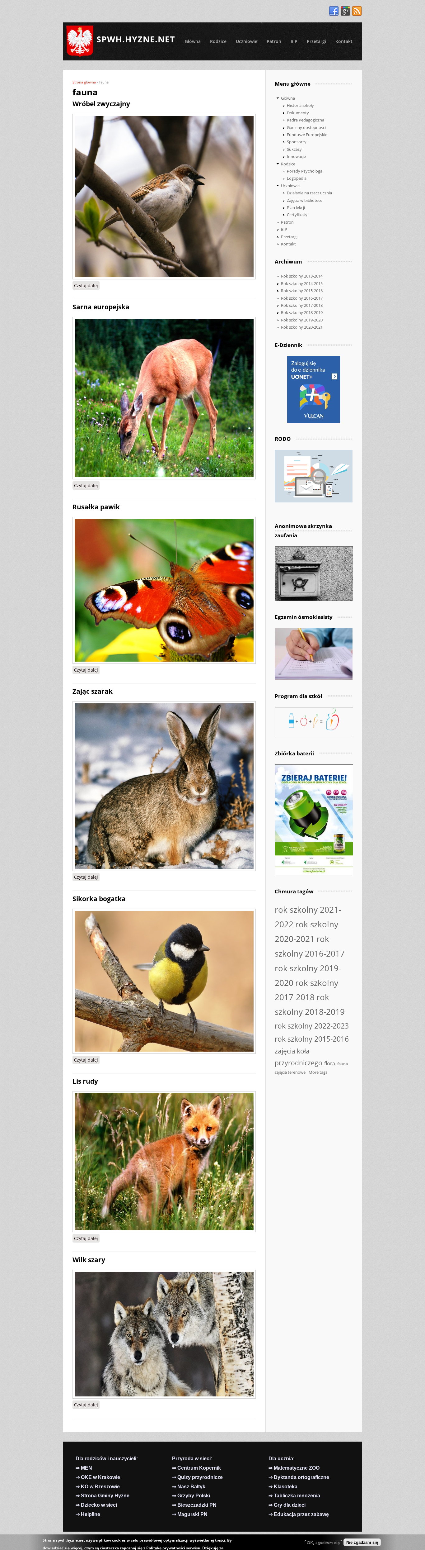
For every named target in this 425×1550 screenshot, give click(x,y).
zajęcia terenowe (290, 1072)
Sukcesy (294, 149)
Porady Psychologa (304, 171)
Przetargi (316, 41)
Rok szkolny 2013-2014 (302, 276)
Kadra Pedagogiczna (305, 120)
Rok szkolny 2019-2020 (302, 320)
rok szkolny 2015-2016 (312, 1039)
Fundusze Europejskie (307, 134)
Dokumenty (298, 113)
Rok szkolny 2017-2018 (302, 305)
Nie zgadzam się (362, 1542)
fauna (342, 1064)
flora (329, 1063)
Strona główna (84, 82)
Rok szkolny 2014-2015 (302, 283)
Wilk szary (88, 1259)
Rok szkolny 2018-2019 (302, 312)
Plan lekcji (296, 207)
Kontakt (344, 41)
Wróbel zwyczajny (102, 103)
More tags (318, 1072)
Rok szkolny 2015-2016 (302, 290)
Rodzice (218, 41)
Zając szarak (92, 691)
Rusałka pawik (96, 506)
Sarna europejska (100, 306)
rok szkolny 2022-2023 (312, 1026)
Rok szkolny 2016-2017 (302, 298)
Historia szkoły (300, 105)
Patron (274, 41)
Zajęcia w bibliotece (304, 200)
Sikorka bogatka (99, 898)
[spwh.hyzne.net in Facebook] (334, 11)
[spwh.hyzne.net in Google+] (345, 11)
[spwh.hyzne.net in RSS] (357, 11)
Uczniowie (246, 41)
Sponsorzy (296, 142)
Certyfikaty (297, 214)
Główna (193, 41)
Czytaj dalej (87, 285)
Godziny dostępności (306, 127)
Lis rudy (85, 1081)
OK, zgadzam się (323, 1542)
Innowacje (296, 156)
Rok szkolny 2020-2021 (302, 327)
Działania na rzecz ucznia (309, 193)
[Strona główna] (79, 41)
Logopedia (296, 178)
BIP (294, 41)
